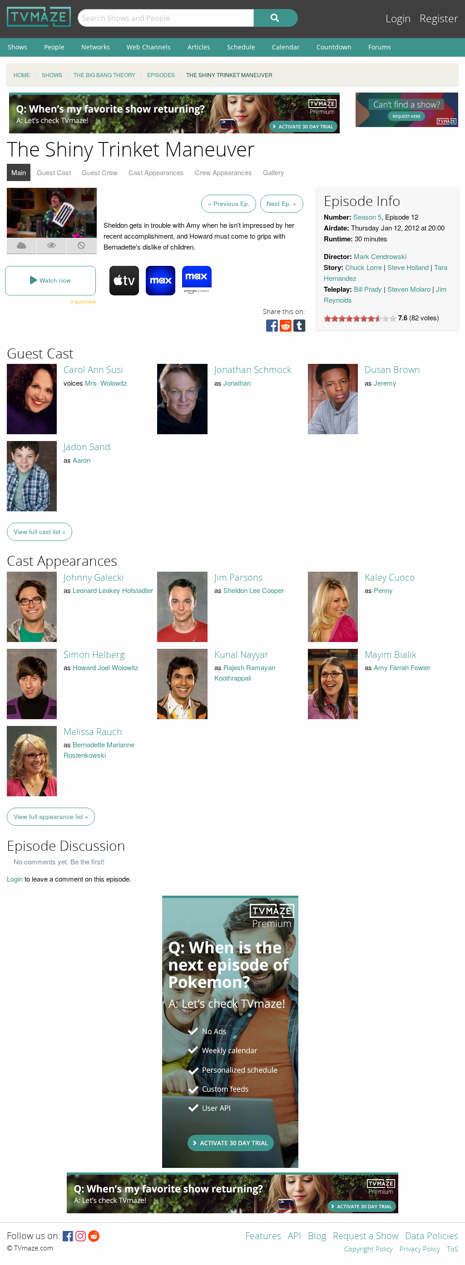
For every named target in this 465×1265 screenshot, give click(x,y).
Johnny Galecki (94, 577)
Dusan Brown (392, 369)
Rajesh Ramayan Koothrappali (244, 672)
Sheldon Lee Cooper (253, 590)
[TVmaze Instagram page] (80, 1236)
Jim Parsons (238, 577)
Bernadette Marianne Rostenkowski (99, 750)
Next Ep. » (282, 203)
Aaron (81, 460)
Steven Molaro (408, 289)
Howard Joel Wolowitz (106, 667)
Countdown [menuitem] (334, 47)
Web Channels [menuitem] (149, 47)
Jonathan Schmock (253, 369)
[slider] (360, 318)
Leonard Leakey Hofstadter (113, 590)
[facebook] (272, 328)
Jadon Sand (87, 446)
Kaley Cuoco (390, 577)
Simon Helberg (94, 654)
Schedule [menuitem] (241, 47)
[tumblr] (299, 328)
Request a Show (365, 1236)
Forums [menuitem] (379, 47)
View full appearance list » (51, 816)
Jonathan (237, 382)
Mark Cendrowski (380, 256)
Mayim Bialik (390, 654)
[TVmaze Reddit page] (94, 1236)
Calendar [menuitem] (286, 47)
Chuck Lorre (363, 267)
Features (263, 1236)
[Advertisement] (174, 113)
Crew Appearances (223, 172)
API (294, 1236)
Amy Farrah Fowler (402, 667)
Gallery (273, 172)
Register (439, 19)
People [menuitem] (54, 47)
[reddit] (286, 328)
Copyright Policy (368, 1249)
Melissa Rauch (93, 731)
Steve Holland (408, 267)
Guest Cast (54, 172)
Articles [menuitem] (199, 47)
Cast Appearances (156, 172)
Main (18, 172)
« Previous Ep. (229, 203)
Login (398, 19)
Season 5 (367, 216)
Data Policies (431, 1236)
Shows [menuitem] (17, 47)
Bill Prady (368, 289)
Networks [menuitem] (95, 47)
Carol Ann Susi (93, 369)
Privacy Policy (420, 1249)
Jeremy (385, 382)
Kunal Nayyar (241, 654)
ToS (452, 1249)
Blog (317, 1236)
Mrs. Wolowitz (106, 382)
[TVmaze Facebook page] (68, 1236)
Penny (383, 590)
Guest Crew (100, 172)
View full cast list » (40, 531)
